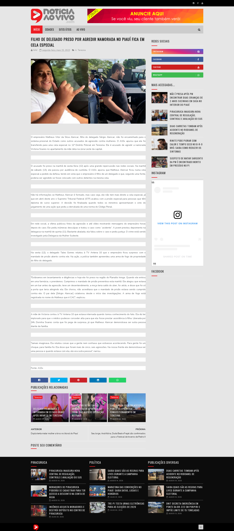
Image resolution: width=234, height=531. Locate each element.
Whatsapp (157, 75)
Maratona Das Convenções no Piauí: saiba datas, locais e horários (125, 490)
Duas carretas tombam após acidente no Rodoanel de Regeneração (186, 129)
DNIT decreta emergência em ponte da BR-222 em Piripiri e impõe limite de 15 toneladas (183, 507)
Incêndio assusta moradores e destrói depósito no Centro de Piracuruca (67, 510)
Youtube (157, 67)
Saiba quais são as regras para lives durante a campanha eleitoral (126, 474)
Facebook (157, 59)
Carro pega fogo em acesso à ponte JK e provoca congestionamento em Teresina (127, 410)
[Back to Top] (201, 527)
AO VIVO (81, 29)
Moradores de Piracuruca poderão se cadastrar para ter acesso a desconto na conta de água (67, 492)
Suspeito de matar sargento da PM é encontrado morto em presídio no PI (186, 161)
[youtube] (202, 3)
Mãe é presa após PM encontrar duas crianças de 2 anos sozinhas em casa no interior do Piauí (186, 99)
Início (36, 29)
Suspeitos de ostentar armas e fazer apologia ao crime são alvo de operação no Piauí (88, 410)
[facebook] (198, 3)
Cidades (49, 29)
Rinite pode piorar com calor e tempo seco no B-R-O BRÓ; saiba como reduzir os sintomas (186, 146)
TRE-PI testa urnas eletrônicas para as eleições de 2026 (126, 505)
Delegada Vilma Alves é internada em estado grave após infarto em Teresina (48, 412)
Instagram (158, 51)
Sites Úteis (65, 29)
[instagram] (193, 3)
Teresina (82, 50)
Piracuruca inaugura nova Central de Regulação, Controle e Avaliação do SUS (186, 115)
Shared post (172, 256)
